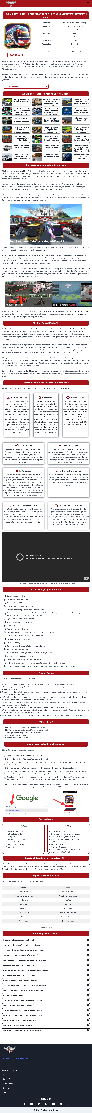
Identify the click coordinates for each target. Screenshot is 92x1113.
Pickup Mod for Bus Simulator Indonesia (21, 101)
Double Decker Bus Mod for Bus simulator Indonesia (21, 120)
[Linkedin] (38, 1103)
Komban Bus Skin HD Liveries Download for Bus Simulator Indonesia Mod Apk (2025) (21, 112)
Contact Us (7, 1079)
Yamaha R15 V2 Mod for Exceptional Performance (81, 156)
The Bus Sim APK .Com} (49, 1110)
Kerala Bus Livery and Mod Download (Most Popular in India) (21, 138)
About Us (6, 1074)
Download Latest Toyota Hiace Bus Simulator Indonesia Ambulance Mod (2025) (51, 112)
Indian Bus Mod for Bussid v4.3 (81, 119)
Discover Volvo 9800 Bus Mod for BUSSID (51, 146)
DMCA (5, 1092)
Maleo (45, 250)
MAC (60, 869)
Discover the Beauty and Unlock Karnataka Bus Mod (81, 138)
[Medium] (53, 1103)
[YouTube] (31, 1103)
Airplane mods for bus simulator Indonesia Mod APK (81, 110)
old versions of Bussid (21, 374)
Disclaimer (7, 1088)
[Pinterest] (46, 1103)
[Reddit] (60, 1103)
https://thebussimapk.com (32, 756)
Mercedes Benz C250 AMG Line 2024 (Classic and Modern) (22, 156)
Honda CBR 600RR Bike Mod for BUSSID (51, 155)
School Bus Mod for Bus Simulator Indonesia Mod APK (81, 101)
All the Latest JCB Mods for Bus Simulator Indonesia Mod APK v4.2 (51, 130)
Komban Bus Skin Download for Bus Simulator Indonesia (51, 138)
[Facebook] (24, 1103)
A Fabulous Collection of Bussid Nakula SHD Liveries (51, 120)
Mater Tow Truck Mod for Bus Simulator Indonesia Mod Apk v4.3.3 (51, 102)
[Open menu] (88, 3)
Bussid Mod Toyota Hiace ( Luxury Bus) (21, 146)
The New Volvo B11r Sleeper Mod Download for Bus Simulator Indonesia (21, 130)
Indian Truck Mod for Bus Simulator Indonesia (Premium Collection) (81, 130)
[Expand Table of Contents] (46, 86)
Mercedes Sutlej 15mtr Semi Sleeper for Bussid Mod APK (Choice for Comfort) (81, 148)
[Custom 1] (67, 1103)
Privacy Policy (8, 1083)
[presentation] (7, 102)
